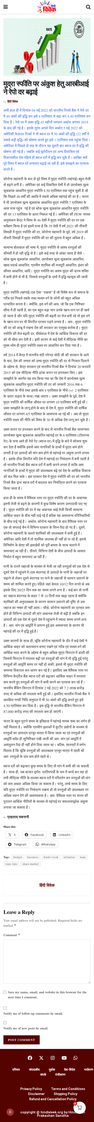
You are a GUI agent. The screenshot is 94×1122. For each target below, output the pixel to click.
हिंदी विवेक (12, 101)
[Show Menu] (5, 7)
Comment (11, 935)
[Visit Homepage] (47, 7)
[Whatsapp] (75, 1058)
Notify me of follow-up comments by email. (33, 1013)
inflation (69, 857)
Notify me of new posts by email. (25, 1028)
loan (83, 857)
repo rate (11, 864)
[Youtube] (64, 1058)
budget (17, 857)
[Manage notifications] (10, 1112)
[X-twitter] (41, 1058)
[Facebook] (29, 1058)
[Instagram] (52, 1058)
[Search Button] (88, 7)
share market (30, 864)
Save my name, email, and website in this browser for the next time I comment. (47, 994)
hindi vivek (51, 857)
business (33, 857)
